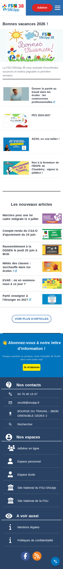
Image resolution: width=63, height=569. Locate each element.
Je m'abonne (32, 367)
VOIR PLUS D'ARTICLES (31, 318)
